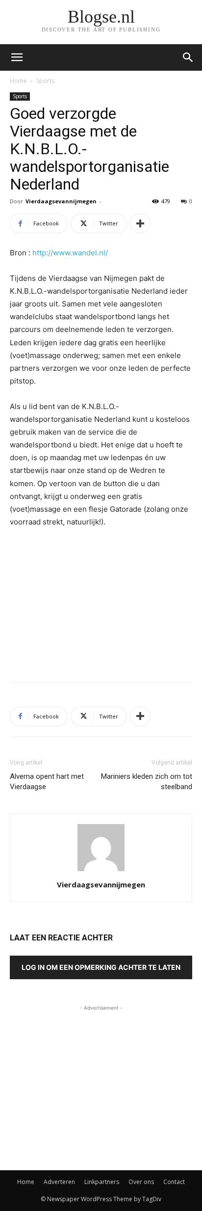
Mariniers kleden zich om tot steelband (146, 781)
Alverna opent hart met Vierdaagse (47, 781)
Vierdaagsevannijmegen (61, 201)
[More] (140, 223)
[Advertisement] (101, 602)
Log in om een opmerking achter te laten (101, 967)
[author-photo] (101, 871)
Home (18, 81)
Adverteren (59, 1182)
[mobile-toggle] (16, 57)
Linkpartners (101, 1182)
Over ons (141, 1182)
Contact (174, 1182)
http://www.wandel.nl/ (70, 252)
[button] (188, 57)
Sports (45, 81)
